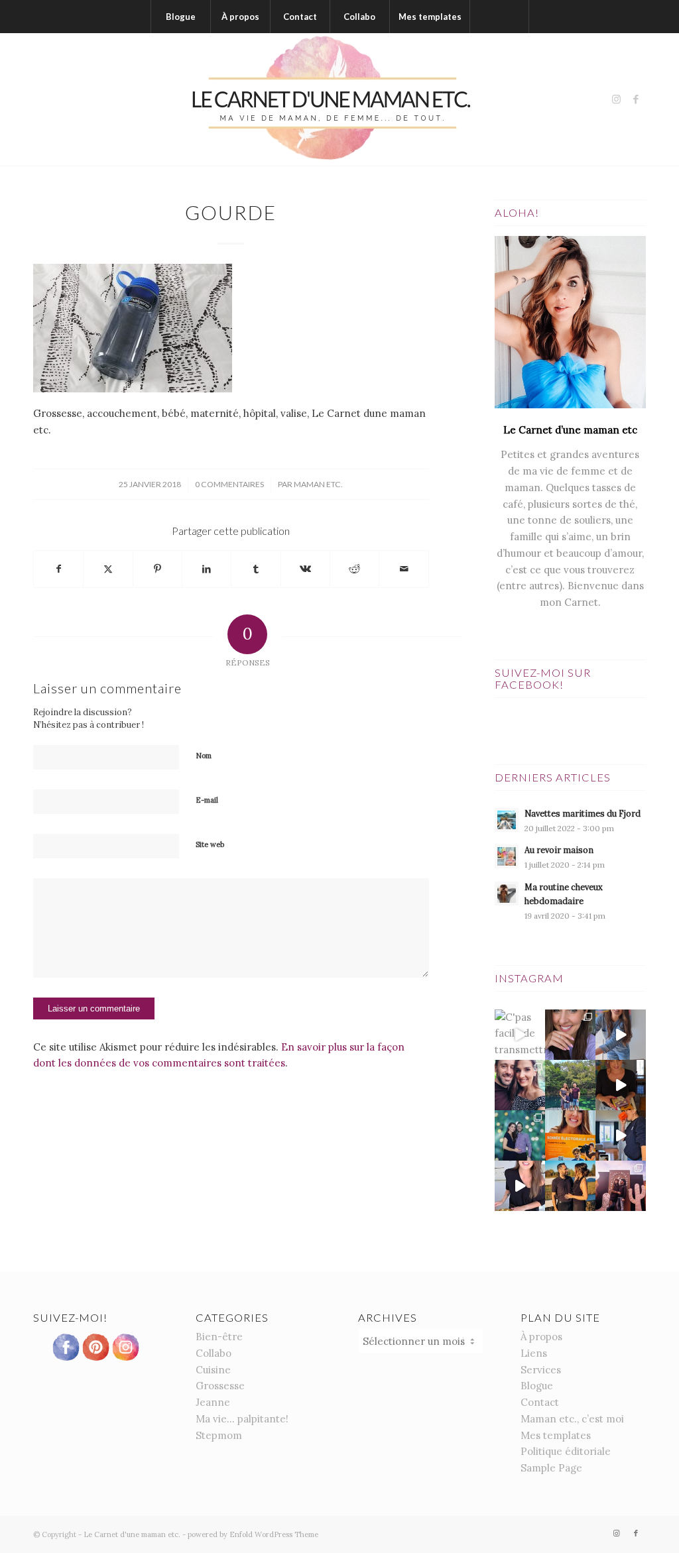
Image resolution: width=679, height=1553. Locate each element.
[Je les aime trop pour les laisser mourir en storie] (520, 1135)
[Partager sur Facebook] (58, 569)
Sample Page (551, 1468)
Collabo (213, 1353)
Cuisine (213, 1369)
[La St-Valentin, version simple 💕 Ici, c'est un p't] (620, 1085)
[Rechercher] (499, 16)
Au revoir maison (559, 849)
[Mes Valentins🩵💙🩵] (570, 1085)
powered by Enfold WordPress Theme (253, 1534)
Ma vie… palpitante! (242, 1418)
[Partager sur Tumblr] (255, 569)
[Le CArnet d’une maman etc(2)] (339, 99)
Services (541, 1369)
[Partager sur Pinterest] (157, 569)
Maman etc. (318, 484)
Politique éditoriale (566, 1451)
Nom (204, 755)
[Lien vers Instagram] (616, 99)
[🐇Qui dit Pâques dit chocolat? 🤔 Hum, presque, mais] (620, 1034)
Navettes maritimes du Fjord (583, 813)
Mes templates (556, 1435)
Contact (540, 1402)
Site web (210, 844)
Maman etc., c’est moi (572, 1418)
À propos (541, 1336)
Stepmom (219, 1435)
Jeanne (213, 1402)
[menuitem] (180, 16)
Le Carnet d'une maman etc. (132, 1534)
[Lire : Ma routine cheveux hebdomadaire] (507, 893)
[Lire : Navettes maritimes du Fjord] (507, 820)
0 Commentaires (229, 484)
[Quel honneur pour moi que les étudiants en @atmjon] (570, 1135)
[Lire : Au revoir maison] (507, 856)
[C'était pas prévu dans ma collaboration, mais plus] (520, 1186)
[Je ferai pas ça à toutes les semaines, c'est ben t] (620, 1135)
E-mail (207, 800)
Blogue (537, 1385)
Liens (534, 1353)
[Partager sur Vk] (305, 569)
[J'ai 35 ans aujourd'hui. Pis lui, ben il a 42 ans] (520, 1085)
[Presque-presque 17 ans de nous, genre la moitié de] (570, 1186)
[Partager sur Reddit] (354, 569)
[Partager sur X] (108, 569)
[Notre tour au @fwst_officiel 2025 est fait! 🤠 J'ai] (620, 1186)
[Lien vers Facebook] (636, 99)
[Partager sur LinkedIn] (206, 569)
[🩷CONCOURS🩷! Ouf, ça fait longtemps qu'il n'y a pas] (570, 1034)
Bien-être (219, 1336)
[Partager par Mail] (403, 569)
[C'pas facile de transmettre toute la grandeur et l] (520, 1034)
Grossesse (220, 1385)
